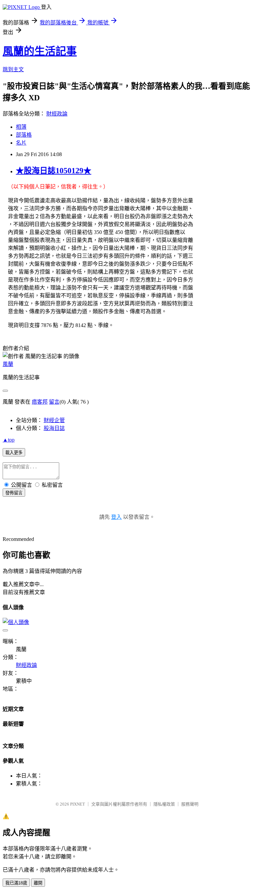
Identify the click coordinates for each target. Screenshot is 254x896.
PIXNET (77, 804)
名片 (21, 143)
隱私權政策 (164, 804)
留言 (54, 402)
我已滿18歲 (16, 882)
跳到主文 (13, 69)
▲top (9, 440)
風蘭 (8, 364)
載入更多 (13, 452)
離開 (38, 882)
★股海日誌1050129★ (53, 170)
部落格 (24, 135)
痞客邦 (40, 402)
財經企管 (54, 420)
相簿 (21, 127)
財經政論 (56, 113)
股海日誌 (54, 428)
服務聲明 (189, 804)
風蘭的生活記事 (40, 51)
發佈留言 (13, 492)
